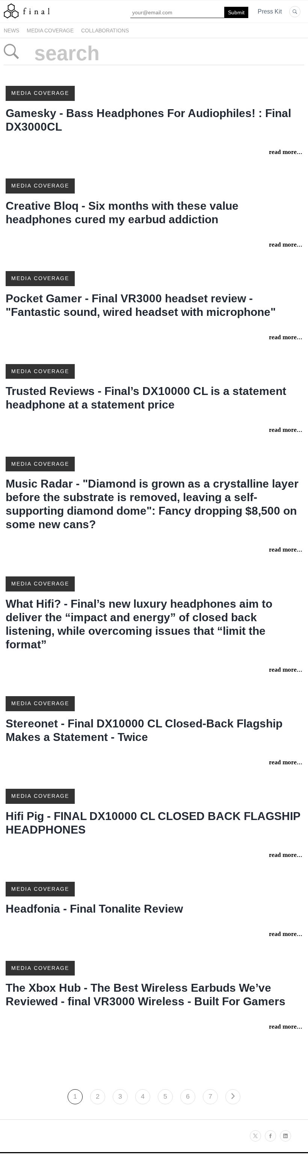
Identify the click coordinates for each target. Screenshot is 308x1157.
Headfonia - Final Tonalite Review (94, 908)
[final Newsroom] (26, 18)
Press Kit (270, 11)
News (11, 30)
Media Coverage (50, 30)
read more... (285, 152)
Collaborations (105, 30)
